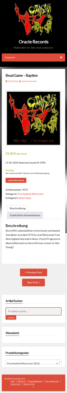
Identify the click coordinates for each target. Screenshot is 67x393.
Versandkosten (52, 381)
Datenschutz (29, 384)
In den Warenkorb (16, 180)
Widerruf (22, 381)
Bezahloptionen (35, 381)
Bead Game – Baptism (22, 75)
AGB (13, 381)
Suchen (11, 317)
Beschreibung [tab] (18, 208)
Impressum (16, 384)
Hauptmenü (10, 57)
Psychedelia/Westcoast (31, 193)
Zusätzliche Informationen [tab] (25, 215)
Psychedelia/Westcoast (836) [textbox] (32, 363)
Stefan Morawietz (29, 81)
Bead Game (25, 197)
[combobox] (34, 362)
